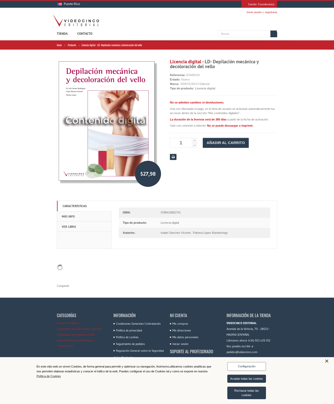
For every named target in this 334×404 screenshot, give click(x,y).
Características (75, 206)
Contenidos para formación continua (79, 329)
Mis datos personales (185, 337)
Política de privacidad (129, 330)
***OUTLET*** (65, 346)
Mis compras (180, 323)
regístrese (271, 12)
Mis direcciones (181, 330)
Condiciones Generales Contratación (138, 323)
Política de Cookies (49, 376)
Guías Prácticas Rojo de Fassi (75, 340)
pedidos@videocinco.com (242, 352)
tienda (62, 33)
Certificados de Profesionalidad (76, 334)
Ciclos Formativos (68, 323)
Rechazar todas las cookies (246, 393)
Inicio (59, 45)
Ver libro (69, 227)
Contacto (84, 33)
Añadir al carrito (226, 143)
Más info (68, 216)
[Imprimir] (173, 157)
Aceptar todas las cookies (246, 378)
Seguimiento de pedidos (130, 344)
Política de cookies (127, 337)
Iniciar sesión (180, 344)
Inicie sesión (254, 12)
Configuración (246, 366)
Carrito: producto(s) (261, 4)
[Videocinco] (76, 20)
